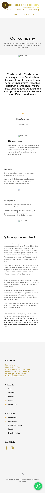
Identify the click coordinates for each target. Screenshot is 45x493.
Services (11, 397)
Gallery (10, 401)
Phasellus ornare (22, 119)
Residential (12, 417)
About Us (11, 393)
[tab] (22, 114)
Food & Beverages (15, 425)
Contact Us (12, 404)
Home (10, 389)
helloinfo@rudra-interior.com (15, 374)
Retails (10, 429)
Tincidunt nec (22, 124)
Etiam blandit (22, 114)
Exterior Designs (14, 433)
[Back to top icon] (22, 474)
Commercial (12, 421)
